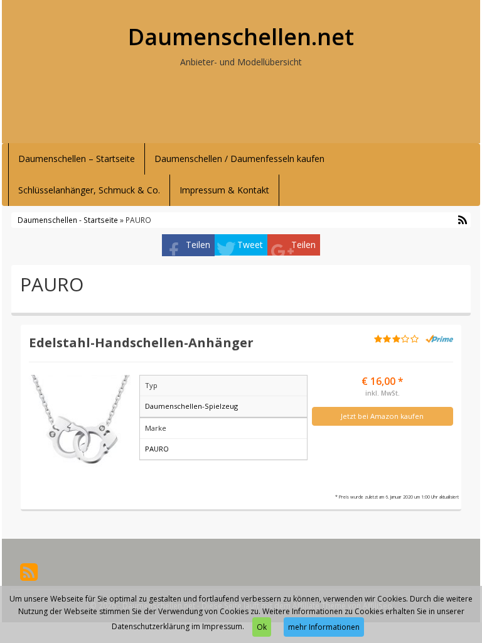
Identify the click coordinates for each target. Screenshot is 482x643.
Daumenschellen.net (241, 37)
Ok (262, 627)
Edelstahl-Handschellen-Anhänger (141, 342)
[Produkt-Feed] (29, 571)
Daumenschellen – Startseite (76, 159)
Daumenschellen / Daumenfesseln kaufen (239, 159)
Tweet (250, 245)
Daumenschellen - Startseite (68, 220)
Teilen (198, 245)
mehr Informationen (324, 627)
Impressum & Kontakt (224, 190)
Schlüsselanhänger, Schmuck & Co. (89, 190)
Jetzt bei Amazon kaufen (382, 416)
